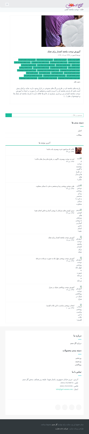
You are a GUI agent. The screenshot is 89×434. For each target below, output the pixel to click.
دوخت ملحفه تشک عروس (41, 67)
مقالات (79, 135)
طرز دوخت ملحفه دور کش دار (33, 75)
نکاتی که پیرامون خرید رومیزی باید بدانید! (60, 149)
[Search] (8, 115)
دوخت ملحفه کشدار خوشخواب (27, 70)
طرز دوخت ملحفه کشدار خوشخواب (68, 78)
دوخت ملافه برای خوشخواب (58, 62)
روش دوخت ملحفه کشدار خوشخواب (54, 75)
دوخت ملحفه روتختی (26, 67)
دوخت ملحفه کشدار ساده (71, 73)
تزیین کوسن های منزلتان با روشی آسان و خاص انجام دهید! (54, 210)
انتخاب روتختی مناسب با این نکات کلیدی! (60, 305)
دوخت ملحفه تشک (73, 67)
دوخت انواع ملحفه (74, 62)
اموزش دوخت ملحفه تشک (44, 60)
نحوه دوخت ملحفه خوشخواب (28, 78)
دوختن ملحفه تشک (32, 73)
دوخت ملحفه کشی (57, 73)
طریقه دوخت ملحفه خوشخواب (48, 78)
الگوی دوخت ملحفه (73, 60)
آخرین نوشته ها (44, 143)
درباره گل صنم (75, 343)
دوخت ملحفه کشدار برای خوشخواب (48, 70)
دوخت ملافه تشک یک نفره (22, 62)
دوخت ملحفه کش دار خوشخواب (69, 70)
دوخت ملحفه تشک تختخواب (58, 67)
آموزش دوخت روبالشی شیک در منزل (61, 287)
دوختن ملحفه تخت (44, 73)
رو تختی (78, 358)
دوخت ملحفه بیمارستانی (28, 65)
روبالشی (78, 365)
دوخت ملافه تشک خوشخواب (40, 62)
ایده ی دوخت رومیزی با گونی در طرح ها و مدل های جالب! (54, 159)
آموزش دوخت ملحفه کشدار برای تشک (63, 51)
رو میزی (78, 361)
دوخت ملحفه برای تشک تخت (46, 65)
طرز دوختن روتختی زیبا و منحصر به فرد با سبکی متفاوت (55, 186)
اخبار (80, 131)
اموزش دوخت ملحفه (60, 60)
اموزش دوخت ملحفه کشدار (27, 60)
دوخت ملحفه (75, 65)
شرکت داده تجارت (61, 429)
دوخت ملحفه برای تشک (63, 65)
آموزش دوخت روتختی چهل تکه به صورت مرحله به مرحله (55, 258)
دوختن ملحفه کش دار (73, 75)
